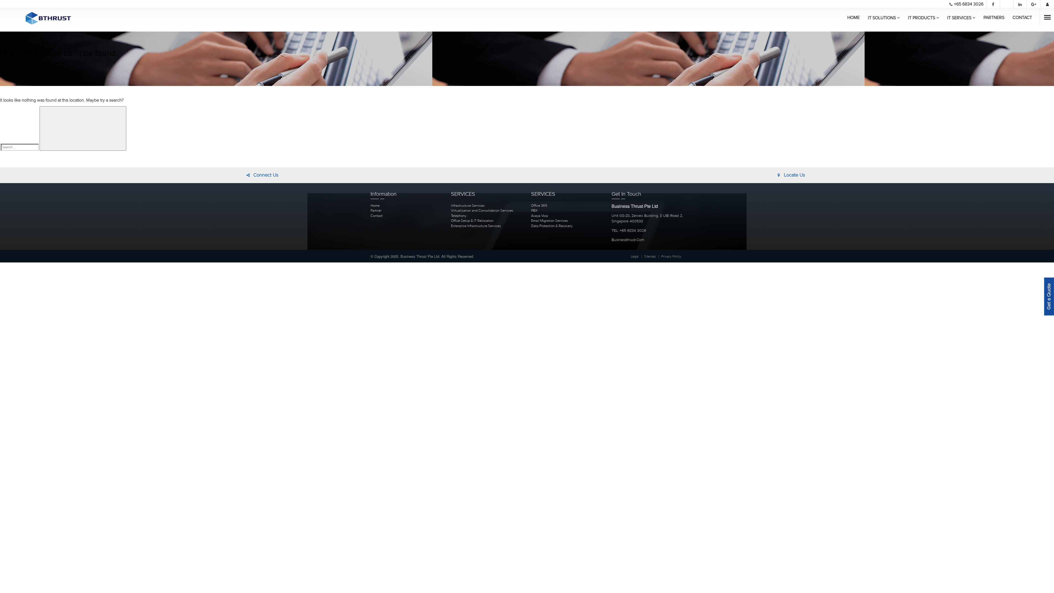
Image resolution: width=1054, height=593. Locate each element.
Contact (1022, 17)
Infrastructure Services (468, 205)
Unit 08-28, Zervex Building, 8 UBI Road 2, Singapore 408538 (647, 218)
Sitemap (650, 256)
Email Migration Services (549, 221)
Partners (993, 17)
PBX (534, 210)
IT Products (922, 18)
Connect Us (264, 175)
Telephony (458, 216)
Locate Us (793, 175)
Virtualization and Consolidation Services (482, 210)
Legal (635, 256)
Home (853, 17)
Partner (376, 210)
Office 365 (539, 205)
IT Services (959, 18)
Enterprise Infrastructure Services (476, 226)
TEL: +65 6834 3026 (629, 230)
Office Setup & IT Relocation (472, 221)
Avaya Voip (539, 216)
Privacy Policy (671, 256)
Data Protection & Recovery (552, 226)
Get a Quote (1049, 296)
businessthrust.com (628, 239)
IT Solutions (882, 18)
